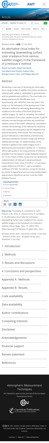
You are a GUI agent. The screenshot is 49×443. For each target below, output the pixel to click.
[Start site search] (45, 23)
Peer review (26, 29)
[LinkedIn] (20, 204)
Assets (16, 29)
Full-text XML (9, 188)
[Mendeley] (4, 204)
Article (8, 29)
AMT (31, 4)
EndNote (7, 195)
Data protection (32, 437)
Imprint (21, 437)
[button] (32, 23)
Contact (12, 437)
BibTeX (7, 192)
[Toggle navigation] (44, 4)
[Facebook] (15, 204)
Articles (5, 23)
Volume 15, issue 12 (18, 23)
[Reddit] (10, 204)
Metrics (36, 29)
